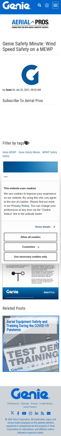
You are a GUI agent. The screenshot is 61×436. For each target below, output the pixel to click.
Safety (6, 156)
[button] (4, 343)
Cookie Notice (46, 403)
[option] (31, 343)
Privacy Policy (20, 205)
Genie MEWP (9, 152)
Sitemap (25, 403)
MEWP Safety (49, 152)
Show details (42, 226)
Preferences (13, 403)
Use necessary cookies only (30, 256)
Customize (28, 246)
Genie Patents (30, 407)
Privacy (34, 403)
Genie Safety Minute (29, 152)
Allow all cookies (30, 237)
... (31, 343)
